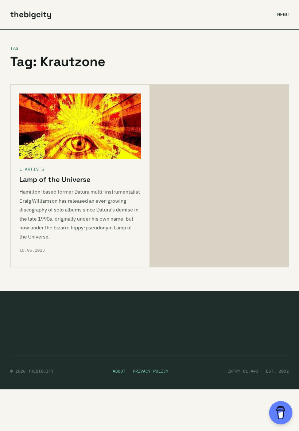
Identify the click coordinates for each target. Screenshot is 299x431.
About (119, 371)
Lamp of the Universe (54, 179)
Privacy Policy (150, 371)
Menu (283, 14)
